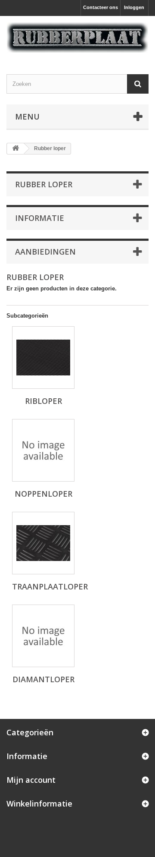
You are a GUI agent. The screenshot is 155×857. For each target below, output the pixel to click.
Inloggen (134, 7)
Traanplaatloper (50, 586)
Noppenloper (43, 493)
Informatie (39, 218)
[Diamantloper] (43, 636)
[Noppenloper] (43, 450)
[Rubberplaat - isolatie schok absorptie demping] (77, 37)
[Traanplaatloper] (43, 543)
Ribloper (43, 401)
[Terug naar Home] (15, 148)
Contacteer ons (100, 7)
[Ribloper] (43, 357)
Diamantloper (43, 679)
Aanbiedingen (45, 251)
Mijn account (31, 780)
